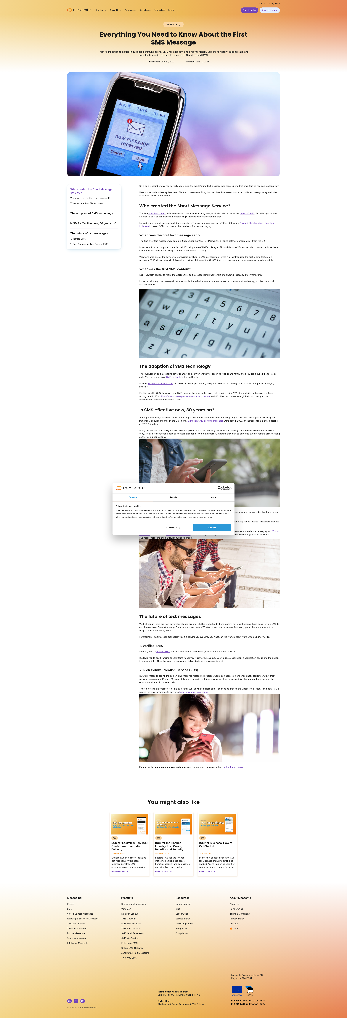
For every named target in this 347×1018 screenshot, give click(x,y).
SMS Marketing (173, 24)
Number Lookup (129, 913)
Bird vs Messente (76, 933)
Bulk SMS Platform (131, 923)
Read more (118, 871)
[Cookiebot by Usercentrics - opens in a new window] (220, 488)
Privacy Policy (237, 918)
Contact (234, 923)
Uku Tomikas (205, 853)
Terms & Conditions (240, 913)
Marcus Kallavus (162, 853)
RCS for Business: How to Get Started (215, 844)
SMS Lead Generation (132, 933)
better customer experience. (193, 692)
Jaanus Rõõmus (118, 853)
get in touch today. (233, 767)
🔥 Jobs (234, 928)
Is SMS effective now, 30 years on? (93, 223)
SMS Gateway (128, 918)
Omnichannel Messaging (133, 904)
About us (234, 904)
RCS (114, 838)
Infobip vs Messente (77, 943)
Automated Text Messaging (135, 952)
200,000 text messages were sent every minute (185, 396)
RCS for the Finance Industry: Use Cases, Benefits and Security (169, 846)
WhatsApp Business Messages (83, 918)
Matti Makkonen (156, 213)
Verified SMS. (163, 651)
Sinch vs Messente (76, 938)
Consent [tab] (133, 497)
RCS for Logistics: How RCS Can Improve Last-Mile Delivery (129, 846)
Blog (178, 909)
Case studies (182, 913)
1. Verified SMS (78, 238)
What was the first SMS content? (87, 203)
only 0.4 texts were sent (160, 383)
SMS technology (175, 377)
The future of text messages (89, 233)
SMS (69, 909)
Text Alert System (76, 923)
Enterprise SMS (129, 943)
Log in (262, 3)
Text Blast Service (130, 928)
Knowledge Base (184, 923)
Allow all (212, 528)
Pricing (171, 10)
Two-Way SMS (129, 957)
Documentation (183, 904)
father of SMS (247, 213)
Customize (171, 528)
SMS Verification (129, 938)
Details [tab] (173, 497)
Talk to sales (249, 10)
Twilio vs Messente (76, 928)
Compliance (145, 10)
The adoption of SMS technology (91, 213)
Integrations (274, 3)
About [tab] (214, 497)
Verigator (126, 909)
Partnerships (159, 10)
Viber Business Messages (80, 913)
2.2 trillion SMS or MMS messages (205, 420)
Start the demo (269, 10)
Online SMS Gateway (132, 948)
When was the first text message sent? (90, 198)
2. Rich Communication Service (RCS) (89, 244)
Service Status (183, 918)
